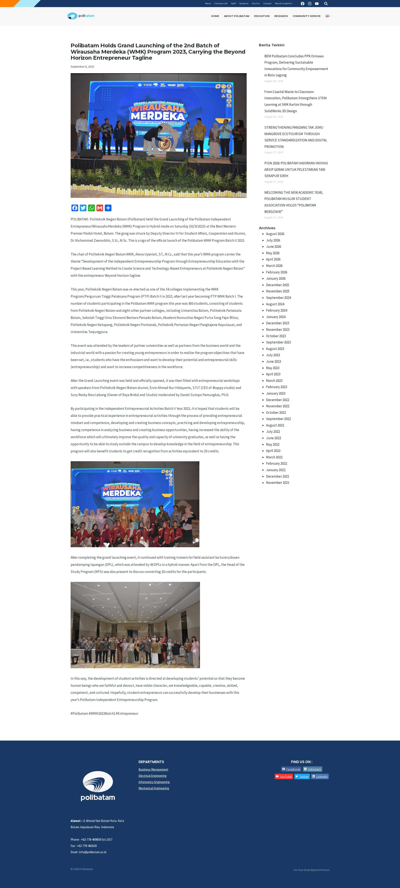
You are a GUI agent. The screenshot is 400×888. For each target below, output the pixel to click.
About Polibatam (236, 16)
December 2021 (277, 476)
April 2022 (273, 450)
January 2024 (275, 316)
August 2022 (275, 425)
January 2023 (275, 393)
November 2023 (277, 329)
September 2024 (278, 297)
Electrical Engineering (153, 776)
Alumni (256, 3)
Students (243, 3)
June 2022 (273, 438)
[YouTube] (316, 3)
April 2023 (273, 374)
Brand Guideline (283, 3)
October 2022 (276, 412)
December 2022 (277, 399)
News (208, 3)
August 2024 (275, 304)
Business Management (153, 769)
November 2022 (277, 406)
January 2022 (275, 470)
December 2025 (277, 285)
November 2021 (277, 482)
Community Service (307, 16)
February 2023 (276, 387)
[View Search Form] (325, 3)
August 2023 (275, 348)
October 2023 (276, 336)
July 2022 (273, 431)
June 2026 (273, 246)
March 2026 (274, 265)
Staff (233, 3)
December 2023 (277, 323)
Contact (267, 3)
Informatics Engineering (154, 782)
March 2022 (274, 457)
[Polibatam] (81, 16)
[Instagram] (309, 3)
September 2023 (278, 342)
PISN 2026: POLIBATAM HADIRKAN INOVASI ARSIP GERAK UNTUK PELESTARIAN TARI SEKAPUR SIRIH (296, 169)
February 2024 (276, 310)
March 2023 (274, 380)
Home (215, 16)
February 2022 (276, 463)
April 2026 (273, 259)
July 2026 (273, 240)
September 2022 (278, 418)
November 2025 (277, 291)
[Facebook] (302, 3)
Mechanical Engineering (154, 788)
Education (262, 16)
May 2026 (272, 253)
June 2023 (273, 361)
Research (281, 16)
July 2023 (273, 355)
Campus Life (221, 3)
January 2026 (275, 278)
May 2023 (272, 368)
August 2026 (275, 233)
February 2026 (276, 272)
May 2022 (272, 444)
